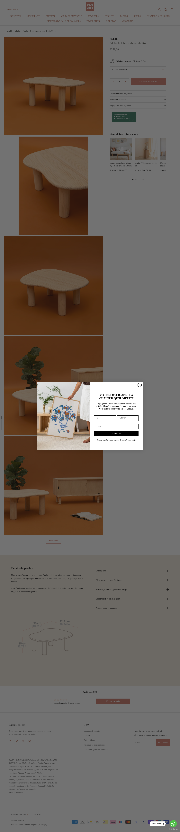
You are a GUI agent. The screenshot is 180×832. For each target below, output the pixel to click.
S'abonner (116, 433)
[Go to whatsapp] (173, 823)
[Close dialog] (140, 385)
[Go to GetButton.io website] (173, 829)
